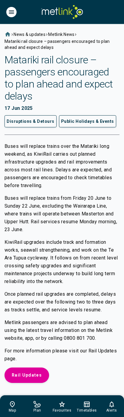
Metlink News (61, 34)
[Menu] (11, 12)
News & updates (29, 34)
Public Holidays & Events (87, 121)
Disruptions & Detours (30, 121)
